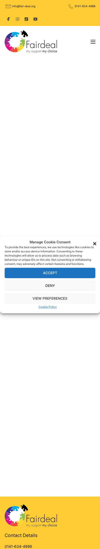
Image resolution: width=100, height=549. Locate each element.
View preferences (50, 298)
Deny (50, 285)
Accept (50, 273)
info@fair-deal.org (23, 6)
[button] (93, 242)
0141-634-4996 (85, 6)
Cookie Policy (48, 307)
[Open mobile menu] (93, 42)
